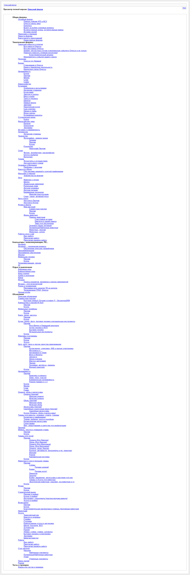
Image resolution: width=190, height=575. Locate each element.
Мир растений (29, 207)
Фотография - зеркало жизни (36, 138)
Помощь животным (37, 217)
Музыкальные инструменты (40, 332)
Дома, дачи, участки (37, 378)
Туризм (21, 159)
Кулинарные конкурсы (33, 115)
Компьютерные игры (26, 271)
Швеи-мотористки (31, 538)
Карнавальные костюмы (39, 457)
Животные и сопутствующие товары (33, 461)
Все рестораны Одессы (34, 48)
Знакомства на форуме (33, 176)
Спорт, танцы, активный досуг (36, 196)
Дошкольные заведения (34, 184)
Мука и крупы (29, 113)
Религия (27, 123)
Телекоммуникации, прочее (29, 263)
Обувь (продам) (30, 400)
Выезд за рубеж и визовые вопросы (39, 28)
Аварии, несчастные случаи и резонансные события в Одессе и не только (55, 51)
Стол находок (24, 548)
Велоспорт (28, 157)
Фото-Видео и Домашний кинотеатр (44, 326)
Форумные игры (24, 269)
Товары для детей (25, 436)
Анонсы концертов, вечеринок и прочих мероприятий (46, 282)
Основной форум (25, 19)
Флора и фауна (24, 205)
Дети (20, 178)
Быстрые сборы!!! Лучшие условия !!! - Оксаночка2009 (47, 301)
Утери (26, 557)
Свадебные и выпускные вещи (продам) (40, 409)
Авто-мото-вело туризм (33, 163)
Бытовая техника (36, 330)
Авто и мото (23, 198)
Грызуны (32, 475)
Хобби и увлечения (26, 276)
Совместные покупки (38, 209)
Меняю (26, 78)
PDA (184, 8)
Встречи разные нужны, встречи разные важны (43, 30)
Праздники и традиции (27, 34)
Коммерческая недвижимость (41, 380)
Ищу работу (29, 236)
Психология (29, 126)
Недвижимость (24, 71)
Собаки (32, 465)
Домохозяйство (24, 84)
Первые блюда (30, 103)
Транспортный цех (31, 515)
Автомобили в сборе (37, 353)
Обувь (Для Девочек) (38, 442)
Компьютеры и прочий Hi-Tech (30, 303)
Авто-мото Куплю (31, 203)
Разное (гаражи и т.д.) (38, 382)
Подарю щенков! (42, 467)
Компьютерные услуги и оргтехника (39, 523)
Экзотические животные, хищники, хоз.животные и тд (51, 482)
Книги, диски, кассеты (27, 315)
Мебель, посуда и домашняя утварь (33, 430)
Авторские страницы (32, 134)
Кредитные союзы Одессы (35, 69)
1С (19, 265)
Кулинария (22, 86)
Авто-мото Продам (31, 201)
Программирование (26, 251)
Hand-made (22, 511)
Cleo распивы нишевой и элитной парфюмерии (43, 171)
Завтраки (27, 105)
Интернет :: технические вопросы (32, 246)
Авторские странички (32, 90)
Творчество (23, 136)
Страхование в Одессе (33, 65)
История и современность (29, 130)
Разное (32, 455)
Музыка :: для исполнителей (30, 284)
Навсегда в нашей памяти (45, 221)
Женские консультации (39, 194)
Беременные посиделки (34, 192)
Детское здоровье (31, 188)
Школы (26, 182)
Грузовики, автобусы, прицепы (42, 365)
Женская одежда (36, 396)
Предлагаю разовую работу (35, 240)
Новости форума (25, 36)
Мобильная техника (26, 257)
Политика (22, 59)
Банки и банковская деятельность (38, 67)
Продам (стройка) (31, 494)
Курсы (26, 119)
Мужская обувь (35, 405)
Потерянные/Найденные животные (43, 228)
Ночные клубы (24, 292)
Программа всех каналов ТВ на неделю (40, 288)
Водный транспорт (37, 367)
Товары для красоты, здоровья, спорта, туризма (38, 415)
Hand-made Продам (37, 148)
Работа (21, 540)
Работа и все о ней (26, 234)
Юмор (20, 278)
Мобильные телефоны (27, 309)
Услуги (26, 342)
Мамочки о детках (31, 180)
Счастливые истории (43, 219)
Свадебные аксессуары (39, 411)
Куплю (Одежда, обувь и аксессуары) (40, 413)
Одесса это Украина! (32, 61)
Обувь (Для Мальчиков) (39, 446)
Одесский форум (10, 5)
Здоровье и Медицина (27, 165)
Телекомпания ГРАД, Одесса (36, 290)
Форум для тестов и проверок (30, 567)
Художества (29, 528)
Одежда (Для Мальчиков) (40, 444)
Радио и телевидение (27, 286)
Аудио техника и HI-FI (38, 328)
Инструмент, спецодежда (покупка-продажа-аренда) (45, 498)
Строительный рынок (27, 492)
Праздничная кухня (32, 107)
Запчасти (33, 357)
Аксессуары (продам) (33, 407)
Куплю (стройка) (30, 496)
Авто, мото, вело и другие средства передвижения (39, 344)
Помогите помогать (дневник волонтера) (41, 53)
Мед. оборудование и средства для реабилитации (45, 425)
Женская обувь (35, 403)
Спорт (20, 151)
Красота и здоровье (32, 517)
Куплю (26, 73)
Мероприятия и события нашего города (40, 57)
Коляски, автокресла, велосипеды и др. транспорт (50, 450)
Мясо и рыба (29, 96)
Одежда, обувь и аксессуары (30, 392)
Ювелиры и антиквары (27, 336)
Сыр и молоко (29, 109)
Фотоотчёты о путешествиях (36, 161)
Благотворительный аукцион (41, 55)
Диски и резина (35, 359)
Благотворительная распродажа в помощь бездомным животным (51, 509)
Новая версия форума (33, 40)
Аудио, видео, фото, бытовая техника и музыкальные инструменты (46, 321)
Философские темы (26, 121)
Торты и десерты (31, 98)
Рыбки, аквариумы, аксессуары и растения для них (51, 478)
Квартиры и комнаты (37, 375)
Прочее (32, 363)
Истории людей (30, 32)
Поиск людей (23, 561)
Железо (21, 255)
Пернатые (33, 473)
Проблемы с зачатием (33, 167)
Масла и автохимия (37, 361)
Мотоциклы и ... (35, 350)
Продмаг (21, 428)
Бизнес (21, 63)
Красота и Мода (25, 169)
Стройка (27, 519)
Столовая (28, 521)
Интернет (22, 244)
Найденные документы (38, 553)
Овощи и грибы (30, 111)
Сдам (26, 80)
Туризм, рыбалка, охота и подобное (39, 419)
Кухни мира (28, 92)
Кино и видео (23, 273)
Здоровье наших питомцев (40, 226)
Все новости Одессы (32, 46)
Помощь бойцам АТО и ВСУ (35, 21)
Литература (23, 132)
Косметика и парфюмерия (35, 417)
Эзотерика (28, 128)
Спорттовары (29, 423)
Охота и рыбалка (31, 155)
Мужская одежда (36, 398)
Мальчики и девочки (26, 173)
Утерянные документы (38, 559)
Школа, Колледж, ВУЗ (33, 525)
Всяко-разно (23, 503)
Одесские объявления (27, 296)
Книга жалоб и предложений (30, 38)
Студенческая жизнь (26, 117)
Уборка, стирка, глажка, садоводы (38, 532)
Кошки (31, 469)
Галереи (32, 140)
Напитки (27, 101)
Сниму (26, 82)
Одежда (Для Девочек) (39, 440)
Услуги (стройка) (31, 500)
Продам (27, 76)
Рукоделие (28, 146)
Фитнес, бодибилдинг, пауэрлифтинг (39, 153)
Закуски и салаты (31, 94)
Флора (21, 486)
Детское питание (31, 190)
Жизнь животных (31, 215)
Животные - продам (37, 230)
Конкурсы (28, 26)
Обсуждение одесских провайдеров (39, 248)
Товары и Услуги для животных (42, 480)
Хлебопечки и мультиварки (35, 88)
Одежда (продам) (31, 394)
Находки (27, 550)
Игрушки (32, 453)
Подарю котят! (41, 471)
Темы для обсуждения (44, 223)
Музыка (21, 280)
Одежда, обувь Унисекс (39, 448)
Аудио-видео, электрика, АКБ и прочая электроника (51, 348)
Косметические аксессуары (35, 421)
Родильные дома (31, 186)
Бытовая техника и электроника (37, 534)
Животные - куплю (37, 232)
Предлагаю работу (31, 238)
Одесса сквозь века (32, 23)
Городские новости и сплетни (30, 44)
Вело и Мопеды (35, 355)
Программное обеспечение (29, 253)
